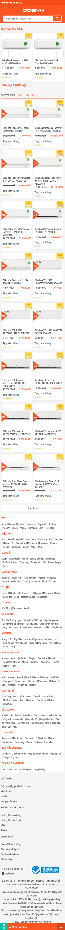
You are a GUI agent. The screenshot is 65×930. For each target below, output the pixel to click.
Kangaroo (51, 577)
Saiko (51, 700)
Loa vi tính (14, 642)
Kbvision (32, 681)
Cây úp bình (39, 715)
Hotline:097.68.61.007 (11, 2)
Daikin (6, 546)
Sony (41, 527)
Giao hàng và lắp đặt (10, 849)
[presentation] (5, 53)
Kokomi (36, 696)
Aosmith (6, 577)
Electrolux (20, 543)
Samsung (32, 527)
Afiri (4, 677)
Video (3, 825)
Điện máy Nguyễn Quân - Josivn (16, 786)
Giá (20, 95)
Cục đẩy (13, 639)
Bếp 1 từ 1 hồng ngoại (12, 620)
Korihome (15, 581)
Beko (40, 546)
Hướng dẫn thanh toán (11, 820)
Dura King (6, 696)
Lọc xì (24, 642)
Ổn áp (5, 757)
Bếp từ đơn (32, 623)
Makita (42, 738)
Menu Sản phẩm (19, 927)
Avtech (19, 677)
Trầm (5, 646)
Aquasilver (17, 577)
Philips (22, 700)
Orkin (14, 700)
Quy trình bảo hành (10, 854)
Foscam (45, 677)
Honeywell (8, 681)
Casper (11, 524)
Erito (4, 539)
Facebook (9, 873)
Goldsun (29, 738)
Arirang (11, 677)
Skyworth (42, 524)
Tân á (44, 581)
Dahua (36, 677)
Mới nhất (30, 95)
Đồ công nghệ (25, 769)
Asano (23, 527)
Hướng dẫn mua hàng (11, 815)
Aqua (4, 524)
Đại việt (52, 581)
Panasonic (31, 524)
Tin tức (4, 830)
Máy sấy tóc (32, 719)
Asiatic (13, 658)
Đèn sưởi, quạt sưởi (40, 722)
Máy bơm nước (19, 753)
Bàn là (18, 715)
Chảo (42, 623)
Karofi (6, 581)
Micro (31, 642)
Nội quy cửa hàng (9, 801)
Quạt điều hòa (47, 719)
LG (52, 527)
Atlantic (23, 658)
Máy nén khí (55, 753)
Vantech (12, 684)
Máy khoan (42, 753)
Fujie (26, 577)
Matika (6, 700)
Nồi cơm (38, 627)
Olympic (34, 661)
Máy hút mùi (52, 623)
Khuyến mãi (6, 791)
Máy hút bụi (23, 722)
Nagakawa (31, 539)
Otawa (25, 581)
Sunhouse (35, 581)
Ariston (5, 658)
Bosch (28, 677)
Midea (6, 543)
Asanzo (6, 527)
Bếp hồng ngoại (51, 620)
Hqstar (16, 696)
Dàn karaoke (25, 639)
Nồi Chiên (27, 627)
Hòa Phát (6, 608)
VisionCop (22, 684)
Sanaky (27, 608)
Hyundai (20, 539)
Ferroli (52, 658)
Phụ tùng (14, 757)
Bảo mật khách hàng (10, 844)
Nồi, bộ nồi (57, 627)
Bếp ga (38, 620)
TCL (47, 527)
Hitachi (12, 593)
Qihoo (53, 681)
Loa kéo (48, 639)
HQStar (41, 577)
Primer (6, 665)
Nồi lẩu (47, 627)
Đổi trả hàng (6, 859)
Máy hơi (31, 753)
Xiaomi (20, 524)
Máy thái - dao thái (12, 627)
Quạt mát (12, 726)
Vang (12, 646)
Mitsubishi (32, 543)
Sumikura (42, 539)
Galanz (33, 558)
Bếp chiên (28, 620)
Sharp (15, 527)
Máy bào (6, 753)
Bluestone (41, 700)
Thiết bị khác (55, 642)
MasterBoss (48, 696)
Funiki (11, 539)
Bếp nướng (8, 623)
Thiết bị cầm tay (9, 769)
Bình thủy (27, 715)
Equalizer (37, 639)
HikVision (55, 677)
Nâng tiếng (41, 642)
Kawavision (20, 681)
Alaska (51, 562)
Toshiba (52, 524)
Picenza (55, 661)
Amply (5, 639)
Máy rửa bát (18, 719)
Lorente (31, 700)
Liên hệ (4, 796)
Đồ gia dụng (39, 769)
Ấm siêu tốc (7, 715)
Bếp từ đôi (20, 623)
